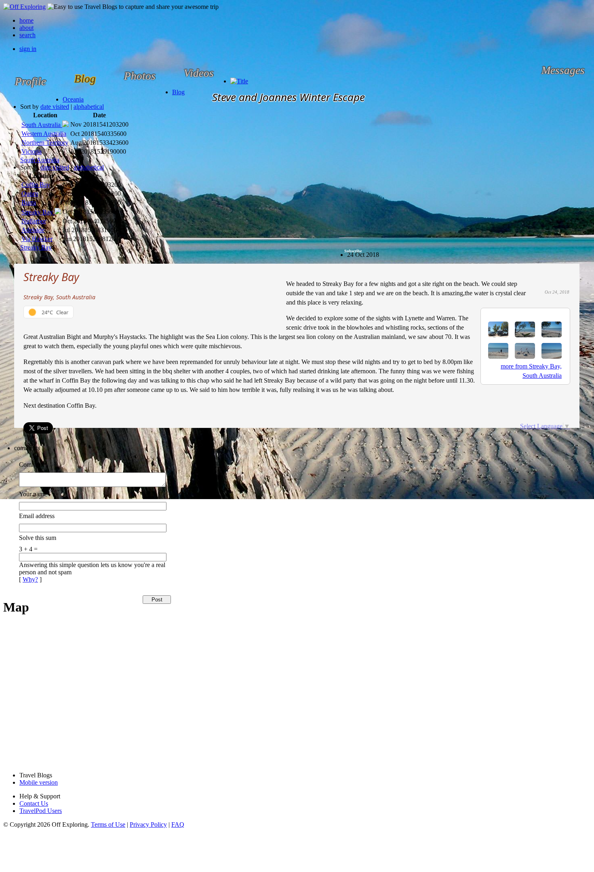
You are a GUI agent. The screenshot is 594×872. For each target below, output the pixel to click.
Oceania (73, 99)
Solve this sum (37, 537)
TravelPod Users (40, 810)
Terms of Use (108, 824)
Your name (33, 494)
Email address (37, 515)
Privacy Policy (148, 824)
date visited (54, 106)
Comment (31, 464)
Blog (178, 92)
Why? (30, 579)
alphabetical (89, 106)
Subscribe (353, 251)
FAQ (177, 824)
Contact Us (33, 803)
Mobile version (38, 782)
